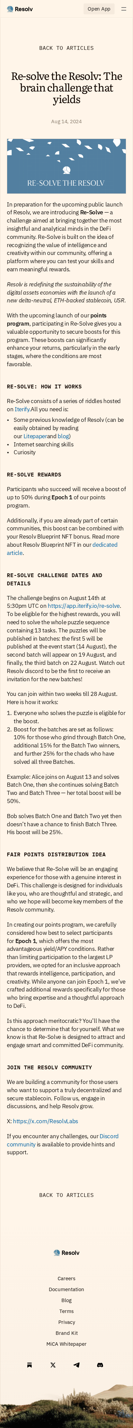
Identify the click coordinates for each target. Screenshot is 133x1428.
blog (63, 436)
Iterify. (23, 409)
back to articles (66, 47)
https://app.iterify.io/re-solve (83, 606)
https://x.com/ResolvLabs (45, 1121)
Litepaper (35, 436)
